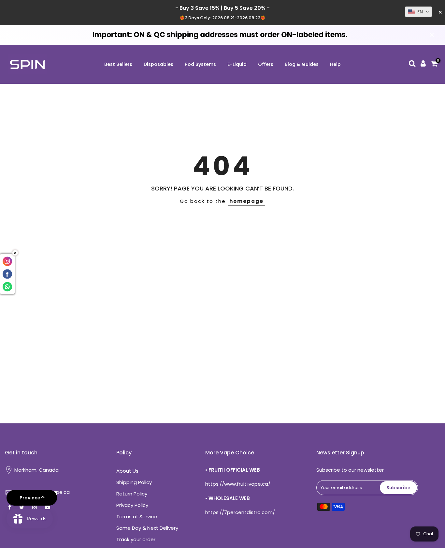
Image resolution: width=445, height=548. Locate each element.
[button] (418, 12)
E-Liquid (237, 64)
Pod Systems (200, 64)
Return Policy (131, 493)
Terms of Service (136, 516)
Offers (265, 64)
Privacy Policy (132, 505)
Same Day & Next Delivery (147, 528)
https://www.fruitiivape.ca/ (237, 483)
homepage (246, 201)
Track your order (135, 539)
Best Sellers (118, 64)
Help (335, 64)
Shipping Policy (134, 482)
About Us (127, 470)
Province (30, 498)
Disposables (158, 64)
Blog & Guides (302, 64)
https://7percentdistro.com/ (240, 512)
